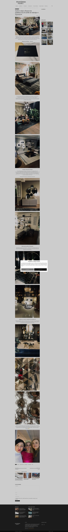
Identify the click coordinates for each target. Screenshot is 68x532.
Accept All (40, 269)
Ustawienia (27, 269)
